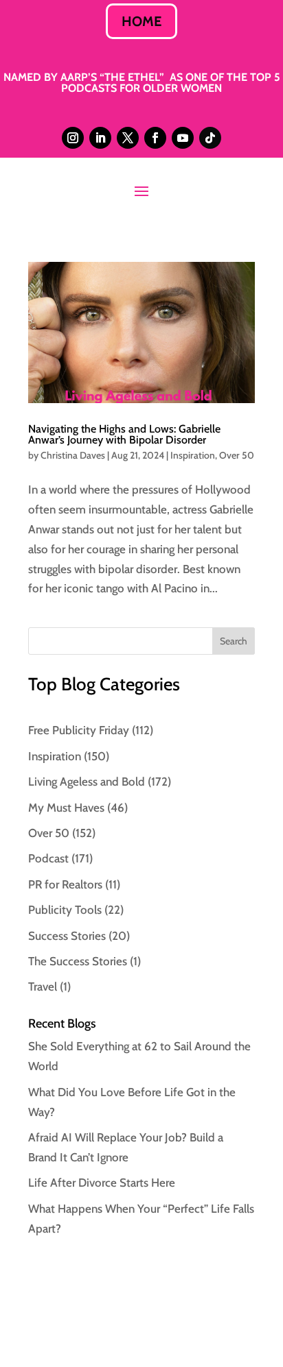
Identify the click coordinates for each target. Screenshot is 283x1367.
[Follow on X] (128, 138)
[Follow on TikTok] (210, 138)
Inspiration (192, 455)
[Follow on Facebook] (155, 138)
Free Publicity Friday (78, 730)
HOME (141, 21)
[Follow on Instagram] (73, 138)
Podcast (48, 858)
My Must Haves (66, 807)
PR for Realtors (65, 884)
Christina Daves (73, 455)
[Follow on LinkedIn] (100, 138)
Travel (42, 986)
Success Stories (67, 936)
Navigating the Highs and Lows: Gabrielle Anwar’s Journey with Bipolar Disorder (124, 434)
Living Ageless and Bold (86, 781)
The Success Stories (77, 961)
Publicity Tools (65, 910)
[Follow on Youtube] (183, 138)
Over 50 (236, 455)
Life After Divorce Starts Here (101, 1182)
